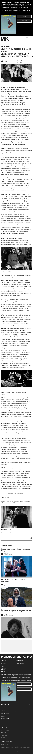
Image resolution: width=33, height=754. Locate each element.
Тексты (5, 61)
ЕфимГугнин (7, 585)
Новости (3, 666)
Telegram (3, 737)
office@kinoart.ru (4, 723)
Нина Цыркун (20, 62)
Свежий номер (19, 660)
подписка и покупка (21, 662)
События (3, 665)
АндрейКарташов (8, 554)
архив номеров (20, 663)
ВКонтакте (3, 732)
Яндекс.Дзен (4, 735)
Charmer (15, 742)
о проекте (19, 665)
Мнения (3, 662)
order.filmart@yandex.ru (6, 728)
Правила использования (7, 741)
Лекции (3, 669)
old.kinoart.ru (18, 751)
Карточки (3, 668)
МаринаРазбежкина (8, 615)
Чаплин (17, 216)
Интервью (3, 663)
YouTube (3, 734)
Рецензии (6, 553)
